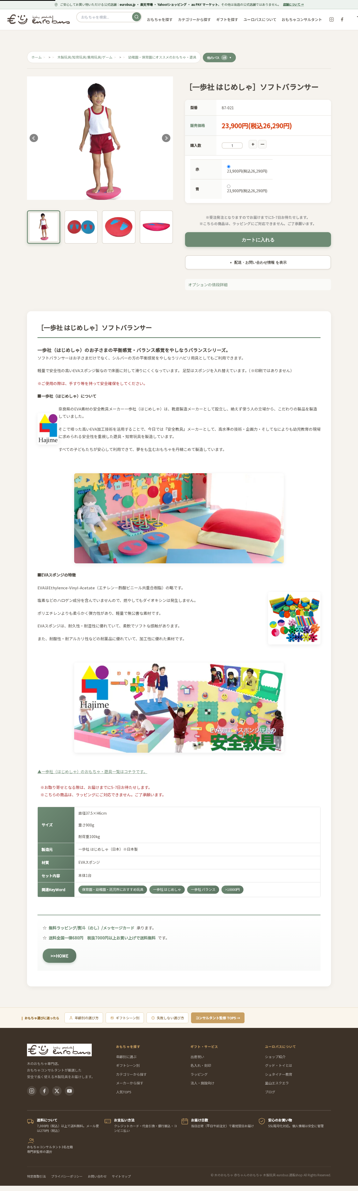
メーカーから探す (129, 1082)
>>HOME (59, 956)
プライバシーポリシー (67, 1176)
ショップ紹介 (275, 1056)
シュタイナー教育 (278, 1074)
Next (166, 138)
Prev (34, 138)
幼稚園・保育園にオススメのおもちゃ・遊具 (162, 57)
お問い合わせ (97, 1176)
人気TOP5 (123, 1091)
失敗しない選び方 (170, 1017)
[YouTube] (69, 1091)
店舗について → (293, 4)
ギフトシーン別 (127, 1017)
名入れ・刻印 (201, 1065)
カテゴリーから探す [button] (194, 19)
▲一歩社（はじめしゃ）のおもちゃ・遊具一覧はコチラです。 (92, 771)
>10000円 (232, 889)
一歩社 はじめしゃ (167, 889)
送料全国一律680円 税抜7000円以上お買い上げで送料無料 (102, 937)
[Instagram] (331, 19)
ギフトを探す (227, 19)
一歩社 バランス (203, 889)
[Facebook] (342, 19)
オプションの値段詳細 (207, 284)
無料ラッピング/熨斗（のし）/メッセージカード (91, 927)
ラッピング (199, 1074)
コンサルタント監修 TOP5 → (218, 1017)
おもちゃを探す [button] (160, 19)
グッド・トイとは (278, 1065)
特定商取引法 (36, 1176)
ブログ (270, 1091)
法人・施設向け (202, 1082)
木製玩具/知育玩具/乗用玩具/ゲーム (84, 57)
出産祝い (197, 1056)
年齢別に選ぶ (126, 1056)
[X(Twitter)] (57, 1091)
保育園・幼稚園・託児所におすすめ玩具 (112, 889)
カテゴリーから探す (131, 1074)
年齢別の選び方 (87, 1017)
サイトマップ (121, 1176)
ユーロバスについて (259, 19)
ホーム (36, 57)
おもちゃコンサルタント (302, 19)
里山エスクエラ (277, 1082)
